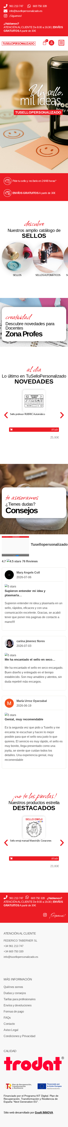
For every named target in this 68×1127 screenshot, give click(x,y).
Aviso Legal (11, 1029)
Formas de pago (14, 1011)
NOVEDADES (34, 381)
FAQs (7, 1017)
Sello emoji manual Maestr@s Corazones (30, 840)
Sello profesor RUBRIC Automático (27, 414)
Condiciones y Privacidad (19, 1036)
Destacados (34, 807)
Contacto (9, 1023)
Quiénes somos (13, 986)
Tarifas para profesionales (19, 999)
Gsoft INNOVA (44, 1112)
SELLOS (34, 235)
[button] (34, 429)
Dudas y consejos (15, 993)
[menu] (61, 43)
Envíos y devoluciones (18, 1005)
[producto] (34, 401)
